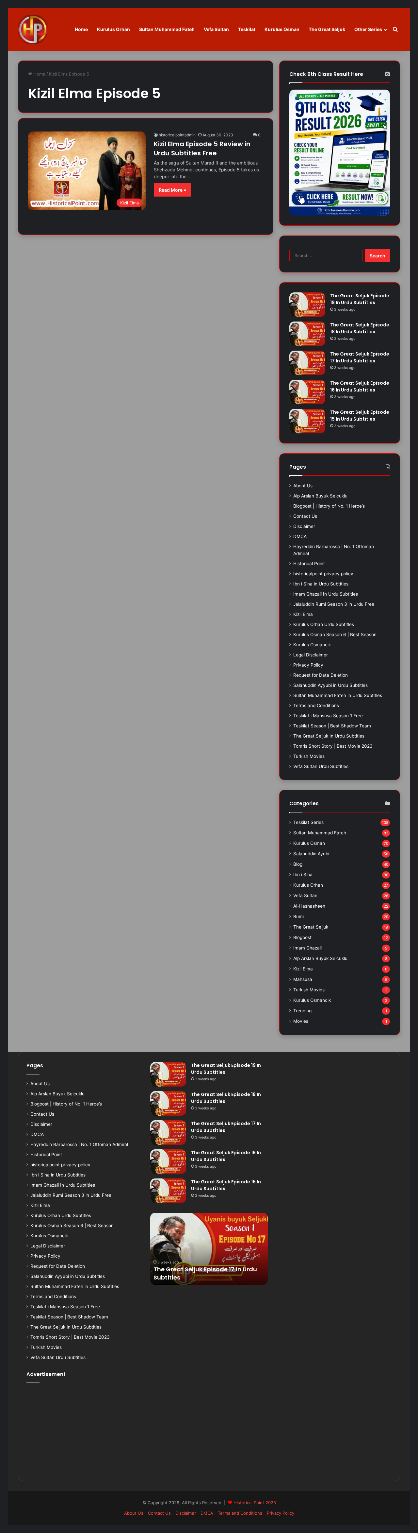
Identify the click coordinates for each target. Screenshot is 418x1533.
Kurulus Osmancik (312, 644)
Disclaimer (304, 526)
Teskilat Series (308, 822)
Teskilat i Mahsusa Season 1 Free (328, 715)
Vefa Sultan (216, 29)
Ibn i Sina (303, 874)
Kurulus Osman (282, 29)
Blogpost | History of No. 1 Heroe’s (329, 506)
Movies (300, 1021)
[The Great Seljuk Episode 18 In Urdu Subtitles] (307, 334)
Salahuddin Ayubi (311, 853)
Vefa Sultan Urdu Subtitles (320, 766)
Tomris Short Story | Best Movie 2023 (333, 746)
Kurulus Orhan (113, 29)
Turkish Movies (309, 756)
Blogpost (302, 937)
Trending (302, 1010)
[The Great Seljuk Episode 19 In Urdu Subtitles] (307, 304)
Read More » (172, 190)
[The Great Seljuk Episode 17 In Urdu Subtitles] (307, 363)
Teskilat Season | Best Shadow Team (332, 725)
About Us (303, 485)
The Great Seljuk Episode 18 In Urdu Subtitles (359, 328)
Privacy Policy (308, 665)
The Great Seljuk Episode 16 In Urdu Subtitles (359, 386)
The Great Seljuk (327, 29)
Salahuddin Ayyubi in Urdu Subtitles (330, 685)
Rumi (298, 916)
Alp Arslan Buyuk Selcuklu (320, 495)
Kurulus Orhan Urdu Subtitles (323, 624)
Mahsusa (302, 979)
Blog (297, 864)
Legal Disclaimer (310, 654)
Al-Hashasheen (309, 906)
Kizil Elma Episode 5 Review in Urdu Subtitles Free (202, 148)
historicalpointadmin (177, 134)
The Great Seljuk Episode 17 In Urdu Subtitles (359, 357)
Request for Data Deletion (320, 675)
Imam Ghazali (307, 947)
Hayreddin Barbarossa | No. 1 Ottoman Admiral (79, 1144)
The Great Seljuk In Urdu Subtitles (328, 736)
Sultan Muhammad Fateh (167, 29)
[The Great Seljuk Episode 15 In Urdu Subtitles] (307, 421)
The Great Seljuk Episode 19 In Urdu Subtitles (359, 299)
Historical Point (309, 563)
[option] (209, 1249)
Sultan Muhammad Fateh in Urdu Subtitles (337, 695)
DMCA (300, 536)
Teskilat (246, 29)
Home (81, 29)
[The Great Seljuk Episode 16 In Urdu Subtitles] (307, 392)
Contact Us (305, 516)
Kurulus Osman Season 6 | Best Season (335, 634)
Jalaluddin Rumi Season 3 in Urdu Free (333, 604)
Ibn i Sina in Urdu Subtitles (320, 583)
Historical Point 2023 (254, 1502)
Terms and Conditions (316, 705)
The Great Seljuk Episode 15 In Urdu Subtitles (359, 415)
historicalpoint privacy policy (323, 573)
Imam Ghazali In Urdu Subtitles (325, 594)
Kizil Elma (303, 614)
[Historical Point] (32, 29)
